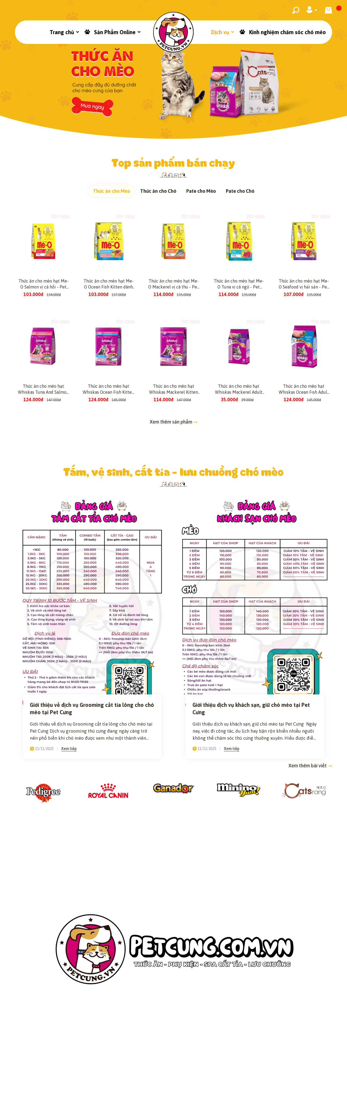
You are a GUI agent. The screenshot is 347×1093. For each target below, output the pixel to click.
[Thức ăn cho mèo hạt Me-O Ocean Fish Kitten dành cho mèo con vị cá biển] (108, 241)
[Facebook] (152, 1065)
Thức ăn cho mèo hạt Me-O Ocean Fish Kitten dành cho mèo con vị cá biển (108, 284)
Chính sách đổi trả (209, 1045)
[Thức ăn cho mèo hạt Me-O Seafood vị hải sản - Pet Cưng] (303, 241)
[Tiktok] (181, 1065)
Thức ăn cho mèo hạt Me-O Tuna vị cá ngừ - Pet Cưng (239, 284)
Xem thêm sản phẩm (171, 422)
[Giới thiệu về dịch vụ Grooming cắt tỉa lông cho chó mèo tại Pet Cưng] (92, 604)
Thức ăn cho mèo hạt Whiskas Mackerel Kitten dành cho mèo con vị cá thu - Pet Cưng (173, 389)
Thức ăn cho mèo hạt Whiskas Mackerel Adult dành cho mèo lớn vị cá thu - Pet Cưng (238, 389)
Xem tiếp (69, 748)
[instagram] (166, 1065)
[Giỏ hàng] (328, 10)
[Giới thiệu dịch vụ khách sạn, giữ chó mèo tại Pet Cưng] (255, 604)
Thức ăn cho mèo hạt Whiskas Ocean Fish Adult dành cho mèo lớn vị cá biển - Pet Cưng (304, 389)
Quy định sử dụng (265, 1045)
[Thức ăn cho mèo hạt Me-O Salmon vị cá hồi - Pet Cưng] (43, 241)
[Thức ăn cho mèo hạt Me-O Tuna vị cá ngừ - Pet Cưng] (238, 241)
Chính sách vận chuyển (148, 1045)
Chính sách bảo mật (85, 1045)
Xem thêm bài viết (308, 765)
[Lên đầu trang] (329, 1080)
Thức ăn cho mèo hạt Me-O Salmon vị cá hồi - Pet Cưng (43, 284)
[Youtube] (195, 1065)
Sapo (228, 1085)
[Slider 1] (173, 69)
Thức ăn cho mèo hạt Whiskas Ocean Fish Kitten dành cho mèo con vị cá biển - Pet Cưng (108, 389)
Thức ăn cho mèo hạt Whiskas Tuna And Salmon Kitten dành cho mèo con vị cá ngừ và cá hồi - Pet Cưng (43, 389)
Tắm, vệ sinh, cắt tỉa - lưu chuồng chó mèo (174, 471)
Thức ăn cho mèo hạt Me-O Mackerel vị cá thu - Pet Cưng (173, 284)
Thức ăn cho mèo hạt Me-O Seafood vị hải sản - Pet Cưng (304, 284)
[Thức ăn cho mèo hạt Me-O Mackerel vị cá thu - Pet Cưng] (173, 241)
